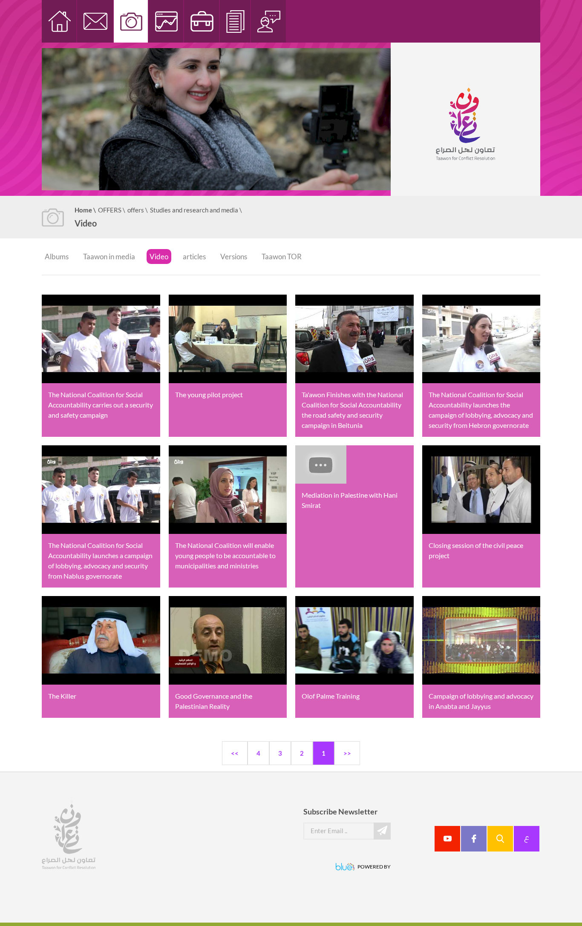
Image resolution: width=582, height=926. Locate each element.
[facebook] (474, 838)
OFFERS (111, 210)
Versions (233, 256)
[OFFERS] (202, 21)
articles (194, 256)
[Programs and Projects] (235, 21)
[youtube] (447, 838)
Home (85, 210)
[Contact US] (95, 21)
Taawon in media (109, 256)
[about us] (269, 21)
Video (159, 256)
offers (137, 210)
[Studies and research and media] (131, 21)
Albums (57, 256)
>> (347, 753)
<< (235, 753)
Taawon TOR (282, 256)
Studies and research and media (196, 210)
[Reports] (166, 21)
